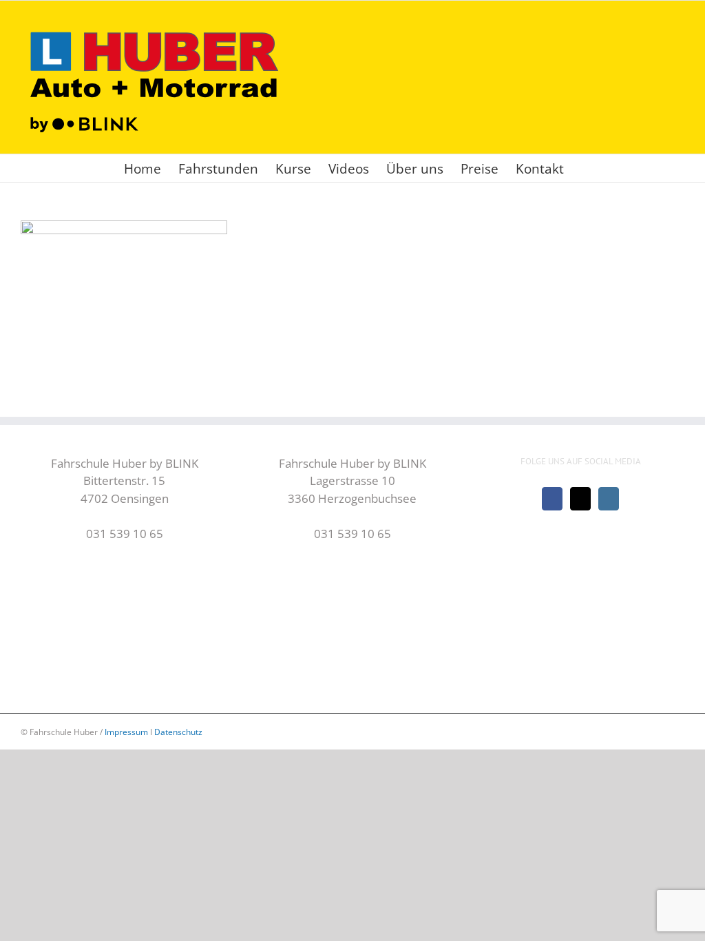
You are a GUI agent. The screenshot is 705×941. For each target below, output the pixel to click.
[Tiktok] (580, 498)
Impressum (126, 732)
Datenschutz (178, 732)
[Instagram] (608, 498)
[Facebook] (552, 498)
